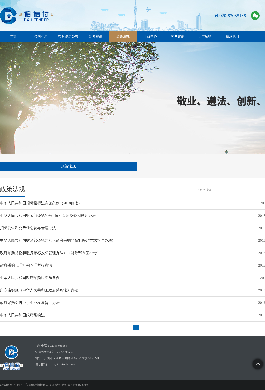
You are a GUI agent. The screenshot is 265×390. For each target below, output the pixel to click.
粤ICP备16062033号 (79, 384)
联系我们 (232, 36)
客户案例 (177, 36)
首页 (13, 36)
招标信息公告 (68, 36)
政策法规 (123, 36)
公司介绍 (41, 36)
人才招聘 (205, 36)
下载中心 (150, 36)
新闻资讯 (95, 36)
